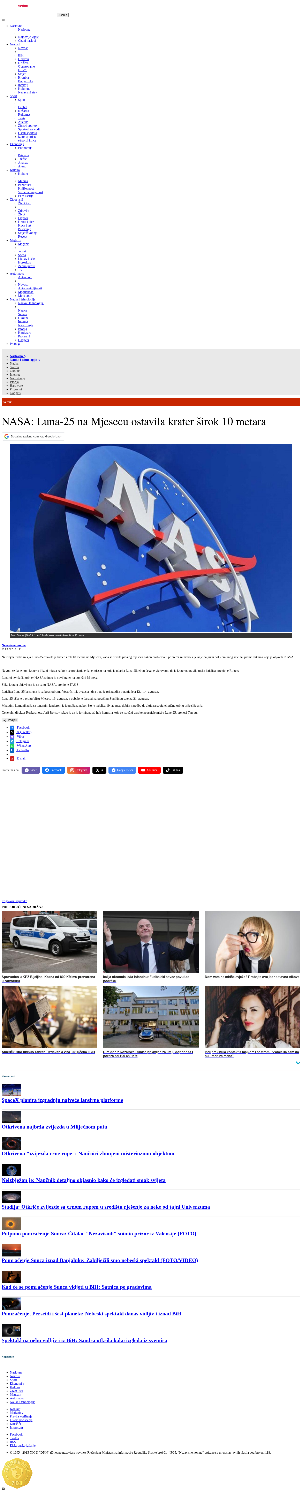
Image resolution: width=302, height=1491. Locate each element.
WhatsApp (23, 745)
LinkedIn (22, 750)
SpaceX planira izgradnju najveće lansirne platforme (62, 1100)
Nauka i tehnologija (22, 299)
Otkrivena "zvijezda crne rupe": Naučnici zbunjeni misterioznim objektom (88, 1153)
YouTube (152, 770)
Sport (13, 96)
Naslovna (16, 26)
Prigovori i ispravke (14, 901)
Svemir (14, 367)
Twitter (14, 1438)
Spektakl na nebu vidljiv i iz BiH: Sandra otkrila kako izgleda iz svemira (84, 1340)
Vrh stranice (13, 1365)
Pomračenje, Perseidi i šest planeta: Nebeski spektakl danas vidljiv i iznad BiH (91, 1314)
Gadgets (15, 393)
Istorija (14, 382)
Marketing (16, 1412)
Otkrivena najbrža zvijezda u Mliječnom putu (54, 1127)
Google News (125, 770)
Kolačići (15, 1423)
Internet (15, 374)
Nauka (14, 363)
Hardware (16, 385)
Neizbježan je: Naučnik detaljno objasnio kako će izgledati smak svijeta (84, 1180)
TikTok (175, 770)
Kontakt (15, 1409)
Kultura (15, 170)
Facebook (23, 727)
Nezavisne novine (14, 645)
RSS (13, 1442)
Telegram (22, 741)
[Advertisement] (125, 809)
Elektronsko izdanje (23, 1445)
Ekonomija (17, 144)
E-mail (20, 758)
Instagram (81, 770)
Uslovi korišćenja (21, 1420)
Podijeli (12, 719)
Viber (20, 736)
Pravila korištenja (21, 1416)
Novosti (15, 44)
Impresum (16, 1427)
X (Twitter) (23, 732)
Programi (16, 389)
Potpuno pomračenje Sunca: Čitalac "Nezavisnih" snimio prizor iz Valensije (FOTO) (99, 1234)
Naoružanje (17, 378)
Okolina (15, 371)
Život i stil (16, 199)
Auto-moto (17, 273)
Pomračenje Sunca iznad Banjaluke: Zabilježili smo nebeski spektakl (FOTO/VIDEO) (100, 1260)
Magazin (15, 240)
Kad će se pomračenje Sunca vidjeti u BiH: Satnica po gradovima (77, 1287)
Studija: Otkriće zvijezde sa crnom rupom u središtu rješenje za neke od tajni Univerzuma (106, 1207)
